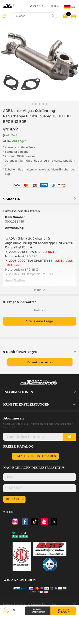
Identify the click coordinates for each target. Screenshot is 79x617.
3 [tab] (39, 104)
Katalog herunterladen (35, 456)
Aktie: (7, 141)
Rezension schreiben (40, 362)
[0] (65, 15)
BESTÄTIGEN (15, 499)
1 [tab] (32, 104)
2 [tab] (36, 104)
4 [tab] (43, 104)
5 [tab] (47, 104)
